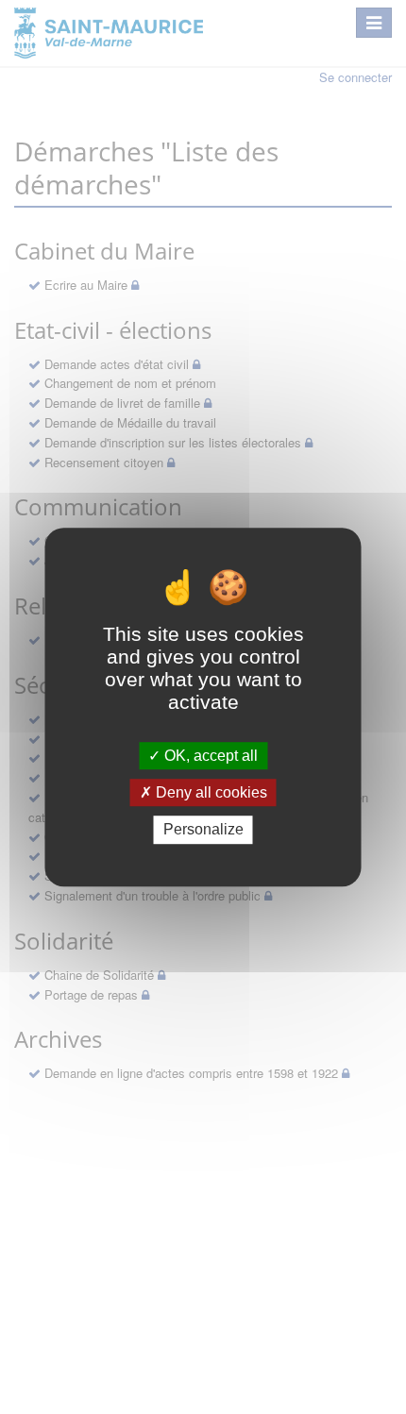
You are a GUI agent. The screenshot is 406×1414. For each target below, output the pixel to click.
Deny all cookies (209, 792)
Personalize (203, 830)
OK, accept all (209, 756)
